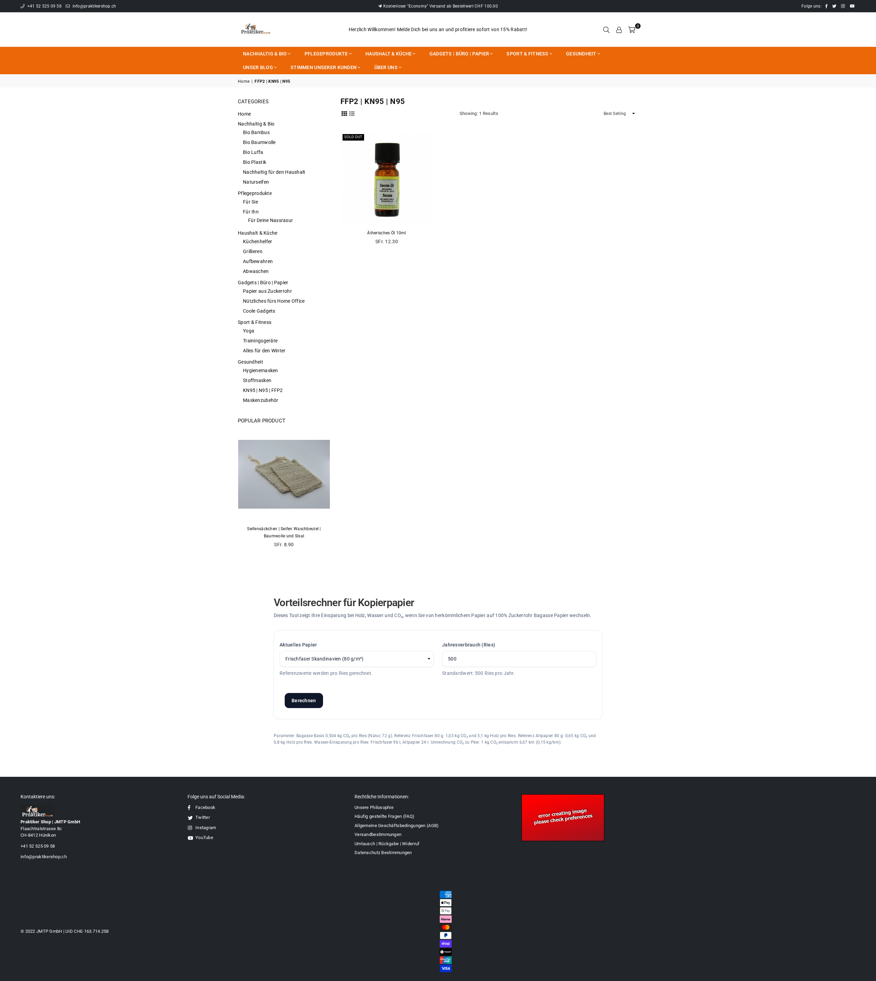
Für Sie (250, 202)
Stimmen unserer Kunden (324, 67)
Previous (240, 492)
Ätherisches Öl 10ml (386, 233)
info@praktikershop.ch (93, 6)
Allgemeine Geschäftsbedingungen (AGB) (397, 825)
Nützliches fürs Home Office (274, 301)
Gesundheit (581, 53)
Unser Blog (258, 67)
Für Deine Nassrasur (270, 220)
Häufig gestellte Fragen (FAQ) (384, 816)
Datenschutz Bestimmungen (383, 852)
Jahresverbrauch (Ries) (468, 645)
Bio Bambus (256, 132)
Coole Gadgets (259, 311)
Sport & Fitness (527, 53)
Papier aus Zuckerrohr (267, 291)
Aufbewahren (258, 261)
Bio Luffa (253, 152)
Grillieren (252, 251)
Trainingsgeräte (260, 340)
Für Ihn (251, 211)
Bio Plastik (254, 162)
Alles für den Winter (264, 350)
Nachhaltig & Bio (265, 53)
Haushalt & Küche (388, 53)
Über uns (386, 67)
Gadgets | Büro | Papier (459, 53)
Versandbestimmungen (378, 834)
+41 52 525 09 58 (44, 6)
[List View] (352, 113)
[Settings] (619, 29)
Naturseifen (256, 182)
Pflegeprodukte (326, 53)
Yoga (248, 330)
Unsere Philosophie (374, 807)
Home (243, 81)
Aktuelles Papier (298, 645)
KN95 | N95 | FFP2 (263, 390)
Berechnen (304, 700)
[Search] (606, 29)
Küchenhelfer (257, 241)
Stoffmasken (257, 380)
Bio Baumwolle (259, 142)
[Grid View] (344, 113)
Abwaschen (256, 271)
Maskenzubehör (261, 400)
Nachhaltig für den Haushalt (274, 172)
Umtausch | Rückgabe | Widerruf (387, 843)
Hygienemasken (260, 370)
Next (328, 492)
